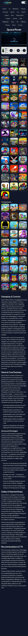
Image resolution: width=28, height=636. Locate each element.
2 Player (23, 8)
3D (17, 21)
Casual (7, 15)
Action (14, 25)
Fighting (23, 21)
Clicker (4, 8)
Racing (7, 25)
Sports (12, 12)
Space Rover (7, 48)
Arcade (15, 18)
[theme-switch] (24, 2)
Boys (12, 21)
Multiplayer (6, 21)
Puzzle (23, 12)
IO (9, 8)
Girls (21, 18)
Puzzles (8, 18)
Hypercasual (19, 15)
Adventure (15, 8)
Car (18, 12)
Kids (12, 15)
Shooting (5, 12)
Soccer (20, 25)
